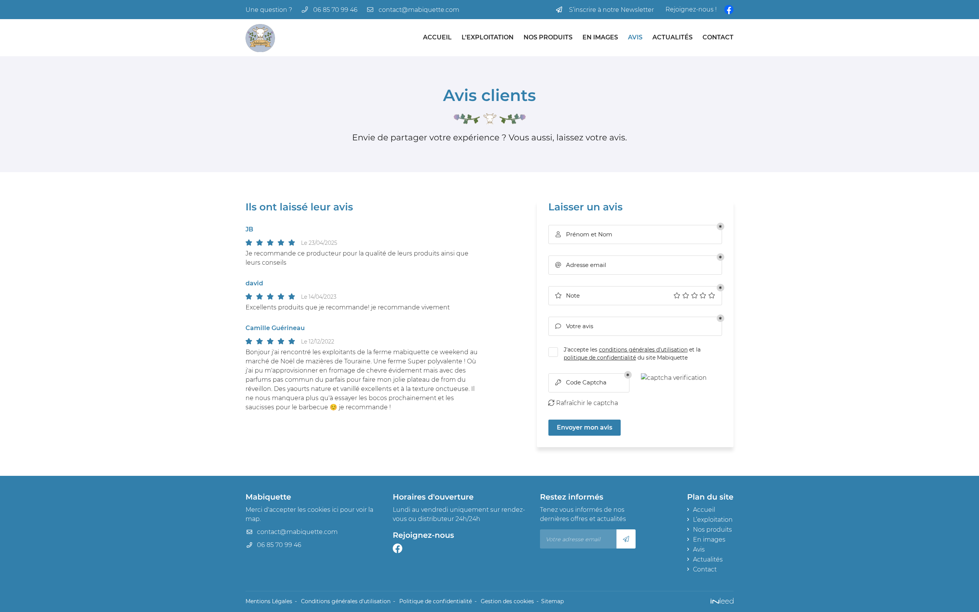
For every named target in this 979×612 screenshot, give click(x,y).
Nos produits (548, 37)
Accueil (437, 37)
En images (600, 37)
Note (567, 295)
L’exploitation (488, 37)
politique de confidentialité (600, 358)
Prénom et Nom (584, 234)
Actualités (672, 37)
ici (335, 509)
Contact (718, 37)
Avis (635, 37)
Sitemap (552, 601)
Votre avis (574, 326)
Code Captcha (581, 382)
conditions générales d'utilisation (643, 350)
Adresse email (580, 265)
